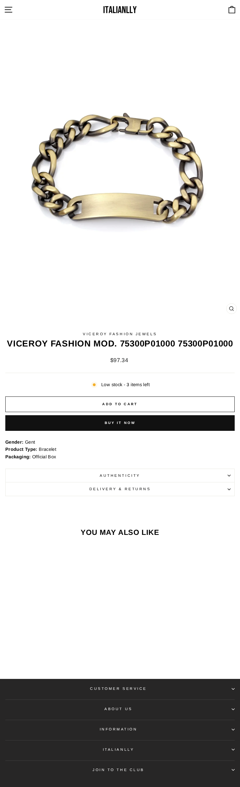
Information (119, 729)
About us (118, 709)
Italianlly (118, 749)
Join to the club (118, 770)
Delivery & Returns (120, 489)
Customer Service (118, 688)
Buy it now (120, 423)
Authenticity (120, 475)
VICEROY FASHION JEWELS (120, 334)
